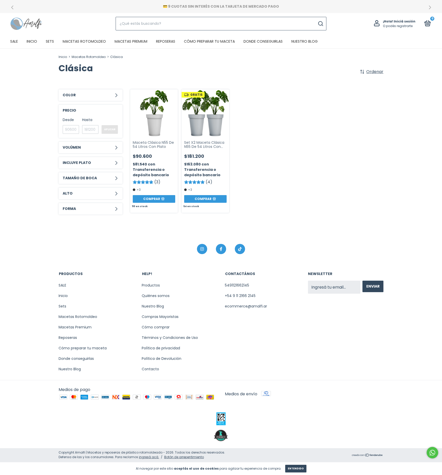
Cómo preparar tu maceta (209, 41)
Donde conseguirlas (263, 41)
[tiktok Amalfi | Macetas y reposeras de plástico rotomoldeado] (240, 249)
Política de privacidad (161, 348)
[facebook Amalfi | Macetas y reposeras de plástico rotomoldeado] (221, 249)
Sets (50, 41)
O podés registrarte (398, 26)
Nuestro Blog (304, 41)
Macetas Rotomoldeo (84, 41)
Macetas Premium (131, 41)
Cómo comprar (156, 327)
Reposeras (165, 41)
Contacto (150, 369)
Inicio (32, 41)
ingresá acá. (149, 457)
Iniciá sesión (404, 21)
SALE (14, 41)
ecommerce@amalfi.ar (246, 306)
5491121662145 (237, 285)
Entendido (296, 468)
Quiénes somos (156, 295)
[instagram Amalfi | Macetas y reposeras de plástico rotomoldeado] (202, 249)
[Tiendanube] (367, 455)
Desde (68, 119)
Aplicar (109, 129)
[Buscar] (320, 23)
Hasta (87, 119)
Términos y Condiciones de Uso (170, 337)
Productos (151, 285)
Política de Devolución (161, 358)
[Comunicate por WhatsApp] (432, 452)
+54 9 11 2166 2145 (240, 295)
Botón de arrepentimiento (184, 457)
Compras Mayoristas (160, 316)
